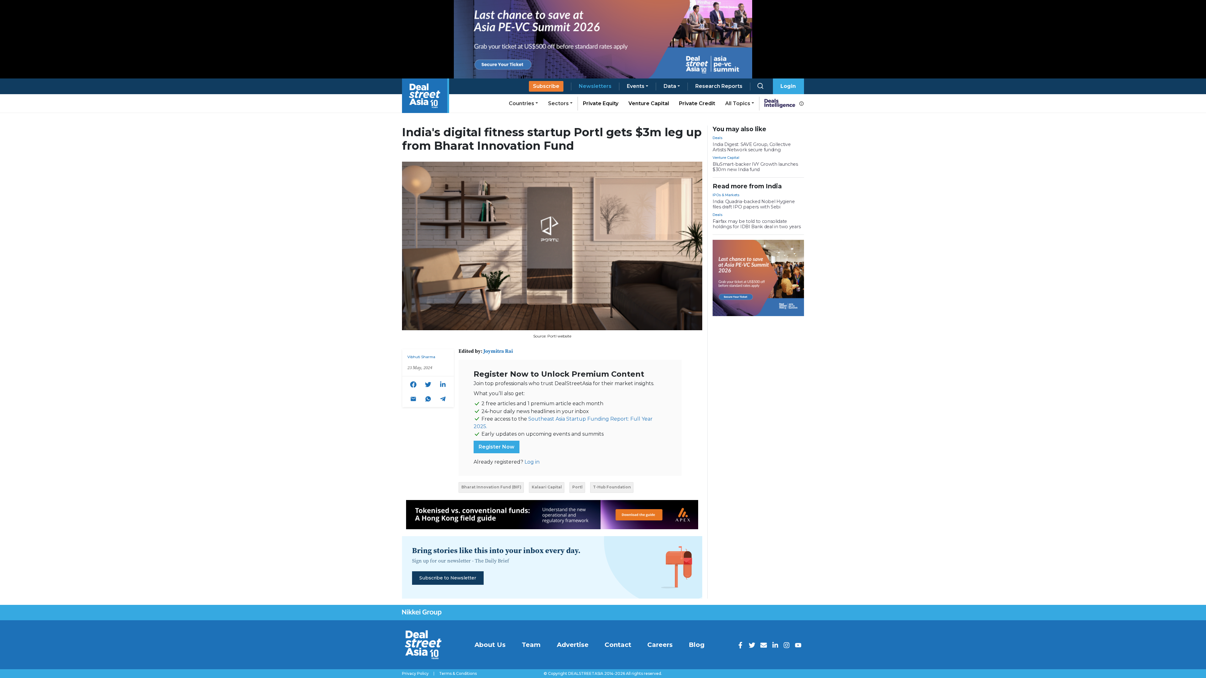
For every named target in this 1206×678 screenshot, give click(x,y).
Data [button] (670, 86)
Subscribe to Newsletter (447, 578)
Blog (696, 644)
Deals (717, 138)
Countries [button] (521, 103)
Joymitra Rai (498, 350)
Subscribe (546, 86)
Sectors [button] (558, 103)
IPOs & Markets (726, 195)
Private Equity (600, 103)
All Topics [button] (737, 103)
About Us (490, 644)
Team (531, 644)
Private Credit (697, 103)
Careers (660, 644)
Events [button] (635, 86)
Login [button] (788, 86)
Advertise (573, 644)
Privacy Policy (415, 673)
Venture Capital (648, 103)
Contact (618, 644)
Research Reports (718, 86)
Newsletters (595, 86)
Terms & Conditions (458, 673)
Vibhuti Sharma (421, 357)
